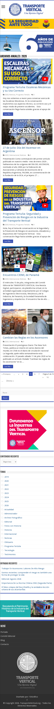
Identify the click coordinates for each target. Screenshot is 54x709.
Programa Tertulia (23, 95)
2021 (6, 485)
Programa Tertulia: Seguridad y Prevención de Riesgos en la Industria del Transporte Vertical (25, 217)
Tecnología (9, 550)
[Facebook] (27, 700)
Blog (3, 640)
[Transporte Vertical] (27, 9)
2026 (6, 505)
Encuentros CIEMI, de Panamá (21, 275)
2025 (6, 501)
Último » (10, 381)
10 (48, 377)
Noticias (12, 95)
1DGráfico (33, 697)
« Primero (6, 374)
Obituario (8, 542)
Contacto (5, 644)
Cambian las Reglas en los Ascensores (25, 337)
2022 (6, 489)
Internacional (14, 155)
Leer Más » (8, 114)
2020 (7, 95)
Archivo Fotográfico (13, 518)
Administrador (10, 513)
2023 (6, 493)
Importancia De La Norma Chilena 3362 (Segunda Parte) (27, 583)
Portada (4, 632)
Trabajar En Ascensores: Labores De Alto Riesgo (23, 568)
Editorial (8, 522)
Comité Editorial (8, 636)
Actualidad (9, 509)
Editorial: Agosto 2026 (11, 579)
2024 (6, 497)
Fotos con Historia (12, 526)
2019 (6, 477)
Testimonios (10, 554)
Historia (8, 530)
